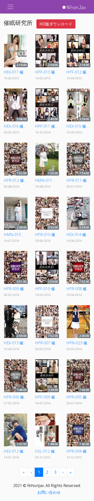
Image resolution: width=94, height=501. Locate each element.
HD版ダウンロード (56, 24)
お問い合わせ (48, 492)
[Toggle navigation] (10, 6)
